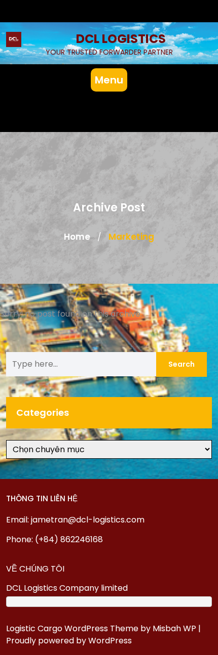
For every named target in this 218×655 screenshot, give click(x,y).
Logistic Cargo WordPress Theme (72, 628)
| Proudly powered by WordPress (103, 634)
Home (77, 237)
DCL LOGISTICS (121, 38)
